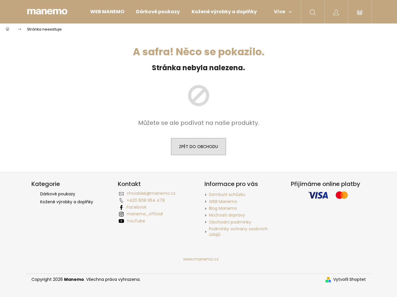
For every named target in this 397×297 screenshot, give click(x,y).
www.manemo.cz (201, 259)
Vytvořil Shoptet (349, 279)
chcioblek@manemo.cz (151, 193)
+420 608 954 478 (146, 200)
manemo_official (145, 214)
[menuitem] (107, 12)
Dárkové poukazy (57, 194)
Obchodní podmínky (230, 222)
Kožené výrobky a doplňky (66, 202)
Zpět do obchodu (198, 147)
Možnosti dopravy (227, 215)
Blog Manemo (223, 208)
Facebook (137, 207)
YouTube (136, 221)
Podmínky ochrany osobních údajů (238, 231)
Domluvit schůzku (227, 194)
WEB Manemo (223, 201)
